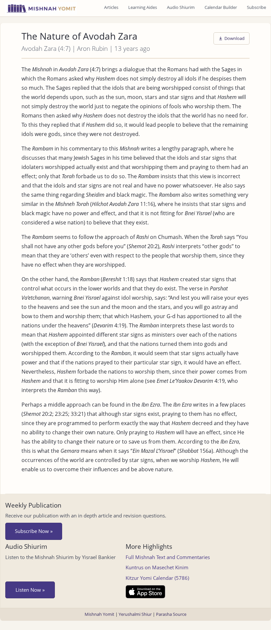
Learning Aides (142, 7)
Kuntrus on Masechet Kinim (157, 567)
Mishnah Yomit (99, 614)
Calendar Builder (221, 7)
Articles (111, 7)
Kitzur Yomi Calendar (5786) (157, 578)
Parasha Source (171, 614)
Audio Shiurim (181, 7)
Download (234, 38)
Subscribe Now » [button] (34, 531)
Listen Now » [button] (30, 589)
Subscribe (256, 7)
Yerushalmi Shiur (135, 614)
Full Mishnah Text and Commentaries (168, 557)
